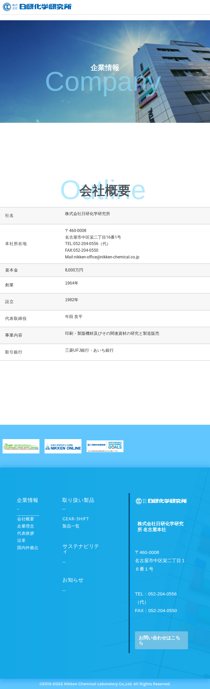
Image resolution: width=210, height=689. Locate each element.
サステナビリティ (80, 549)
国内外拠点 (27, 548)
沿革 (21, 540)
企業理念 (25, 526)
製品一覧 (70, 526)
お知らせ (72, 580)
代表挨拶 (25, 533)
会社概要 (25, 519)
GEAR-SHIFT (75, 519)
